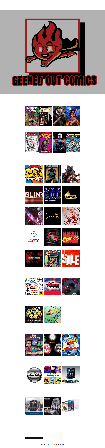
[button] (26, 4)
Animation (46, 385)
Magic (45, 357)
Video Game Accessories (67, 296)
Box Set (63, 385)
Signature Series (47, 226)
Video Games (28, 296)
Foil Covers (64, 226)
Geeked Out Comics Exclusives (50, 205)
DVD (26, 385)
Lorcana (27, 357)
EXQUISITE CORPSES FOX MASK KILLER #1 (59, 154)
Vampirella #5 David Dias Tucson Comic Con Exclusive (73, 128)
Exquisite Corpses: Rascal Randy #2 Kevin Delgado (72, 154)
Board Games (47, 325)
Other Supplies (65, 416)
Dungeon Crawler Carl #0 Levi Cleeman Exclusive (32, 128)
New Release (64, 205)
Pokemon (64, 357)
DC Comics (46, 247)
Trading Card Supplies (48, 416)
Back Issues (46, 268)
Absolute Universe (48, 184)
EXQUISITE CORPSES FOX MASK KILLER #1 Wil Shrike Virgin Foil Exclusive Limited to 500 (59, 128)
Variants (27, 226)
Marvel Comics (65, 247)
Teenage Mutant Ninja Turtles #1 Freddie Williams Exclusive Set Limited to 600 (31, 153)
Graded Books (28, 247)
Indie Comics (28, 268)
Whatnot (26, 432)
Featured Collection (29, 184)
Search (26, 425)
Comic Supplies (28, 416)
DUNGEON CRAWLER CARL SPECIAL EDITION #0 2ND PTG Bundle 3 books (45, 155)
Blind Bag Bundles (29, 205)
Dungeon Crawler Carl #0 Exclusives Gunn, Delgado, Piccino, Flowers (45, 128)
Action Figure (28, 325)
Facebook (26, 427)
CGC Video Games (47, 296)
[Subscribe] (42, 438)
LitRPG (63, 184)
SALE (63, 268)
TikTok (26, 430)
